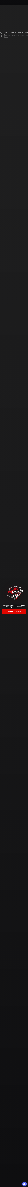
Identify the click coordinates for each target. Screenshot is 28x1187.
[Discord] (24, 1184)
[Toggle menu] (25, 2)
